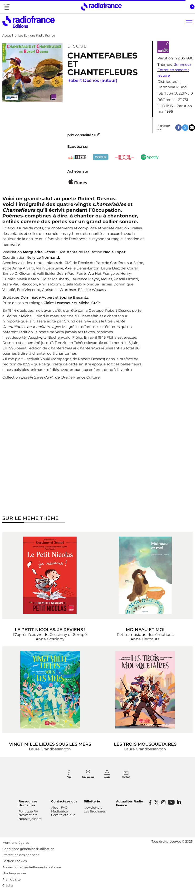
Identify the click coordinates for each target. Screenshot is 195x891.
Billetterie (92, 801)
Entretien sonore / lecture (173, 73)
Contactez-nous (64, 801)
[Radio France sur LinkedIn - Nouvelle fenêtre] (179, 802)
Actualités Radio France (129, 803)
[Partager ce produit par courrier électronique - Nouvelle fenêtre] (192, 127)
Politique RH (28, 811)
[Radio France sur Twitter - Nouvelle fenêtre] (156, 802)
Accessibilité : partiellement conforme (31, 867)
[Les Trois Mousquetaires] (145, 689)
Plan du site (11, 879)
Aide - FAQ (59, 807)
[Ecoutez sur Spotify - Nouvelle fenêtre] (150, 157)
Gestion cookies (14, 861)
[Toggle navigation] (6, 6)
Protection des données (20, 855)
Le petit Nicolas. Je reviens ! (50, 629)
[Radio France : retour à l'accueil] (101, 7)
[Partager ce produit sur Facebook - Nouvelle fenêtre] (178, 127)
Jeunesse (182, 64)
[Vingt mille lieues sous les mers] (50, 689)
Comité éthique (63, 815)
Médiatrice (59, 811)
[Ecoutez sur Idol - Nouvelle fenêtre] (124, 157)
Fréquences (88, 777)
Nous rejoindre (30, 819)
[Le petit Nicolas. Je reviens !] (50, 575)
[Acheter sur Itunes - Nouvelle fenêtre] (77, 183)
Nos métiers (28, 815)
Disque (77, 46)
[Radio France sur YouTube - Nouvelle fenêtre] (171, 802)
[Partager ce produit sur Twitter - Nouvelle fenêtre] (185, 127)
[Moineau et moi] (145, 575)
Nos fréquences (14, 873)
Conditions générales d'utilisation (28, 849)
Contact (126, 777)
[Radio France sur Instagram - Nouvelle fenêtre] (163, 802)
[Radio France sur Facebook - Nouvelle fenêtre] (150, 802)
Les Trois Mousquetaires (145, 744)
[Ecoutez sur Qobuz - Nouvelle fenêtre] (101, 157)
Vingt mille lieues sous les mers (50, 744)
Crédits (7, 885)
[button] (192, 6)
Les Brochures (95, 811)
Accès (107, 777)
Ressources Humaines (28, 803)
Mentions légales (15, 842)
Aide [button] (69, 777)
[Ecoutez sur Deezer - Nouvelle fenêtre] (77, 157)
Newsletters (93, 807)
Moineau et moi (145, 629)
